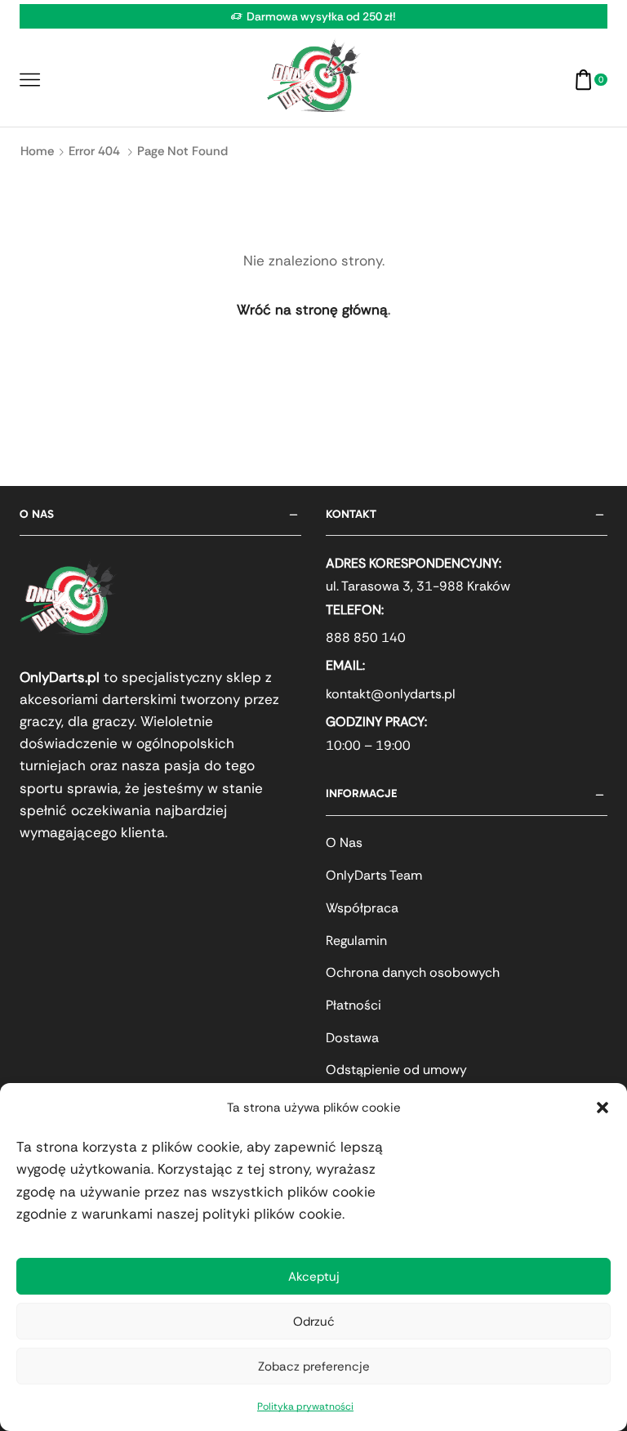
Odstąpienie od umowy (396, 1069)
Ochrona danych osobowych (413, 972)
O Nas (344, 842)
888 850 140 (366, 637)
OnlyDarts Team (374, 875)
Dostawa (352, 1037)
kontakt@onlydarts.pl (391, 693)
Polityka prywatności (305, 1406)
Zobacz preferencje (314, 1366)
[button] (602, 1107)
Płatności (353, 1005)
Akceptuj (314, 1276)
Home (37, 151)
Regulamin (356, 940)
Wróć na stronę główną (312, 310)
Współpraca (362, 907)
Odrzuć (314, 1321)
